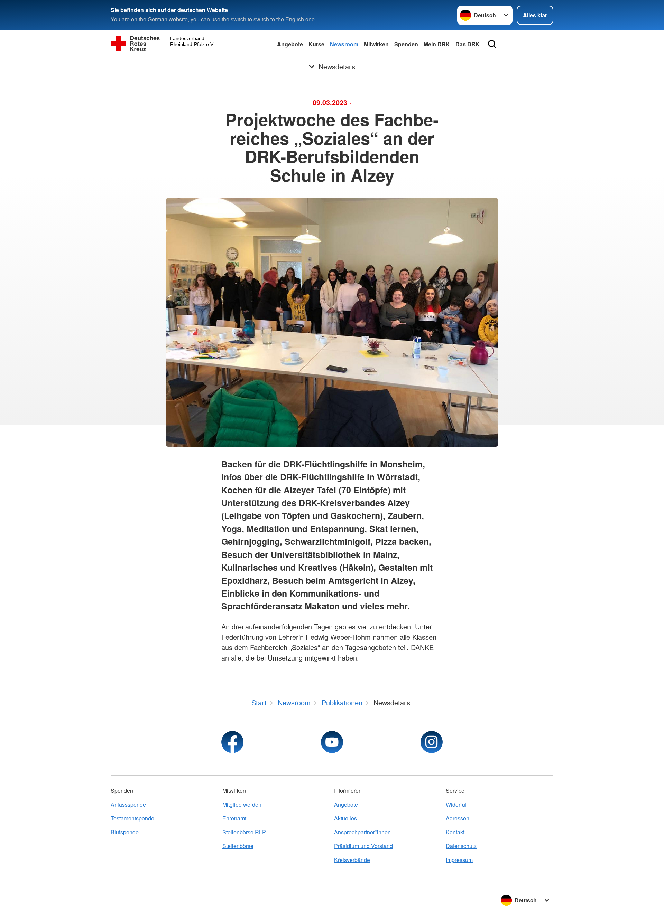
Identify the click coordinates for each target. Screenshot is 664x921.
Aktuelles (345, 818)
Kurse (316, 44)
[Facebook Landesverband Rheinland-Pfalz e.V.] (232, 742)
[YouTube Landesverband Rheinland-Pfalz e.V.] (332, 742)
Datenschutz (461, 846)
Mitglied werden (241, 804)
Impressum (459, 860)
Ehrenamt (234, 818)
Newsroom (344, 44)
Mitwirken (376, 44)
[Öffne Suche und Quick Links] (492, 44)
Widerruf (456, 804)
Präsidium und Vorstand (363, 846)
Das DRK (467, 44)
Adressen (457, 818)
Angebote (290, 44)
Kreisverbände (352, 860)
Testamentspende (132, 818)
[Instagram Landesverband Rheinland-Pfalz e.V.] (432, 742)
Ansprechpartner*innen (362, 832)
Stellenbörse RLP (244, 832)
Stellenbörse (237, 846)
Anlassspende (128, 804)
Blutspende (125, 832)
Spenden (406, 44)
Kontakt (455, 832)
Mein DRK (437, 44)
